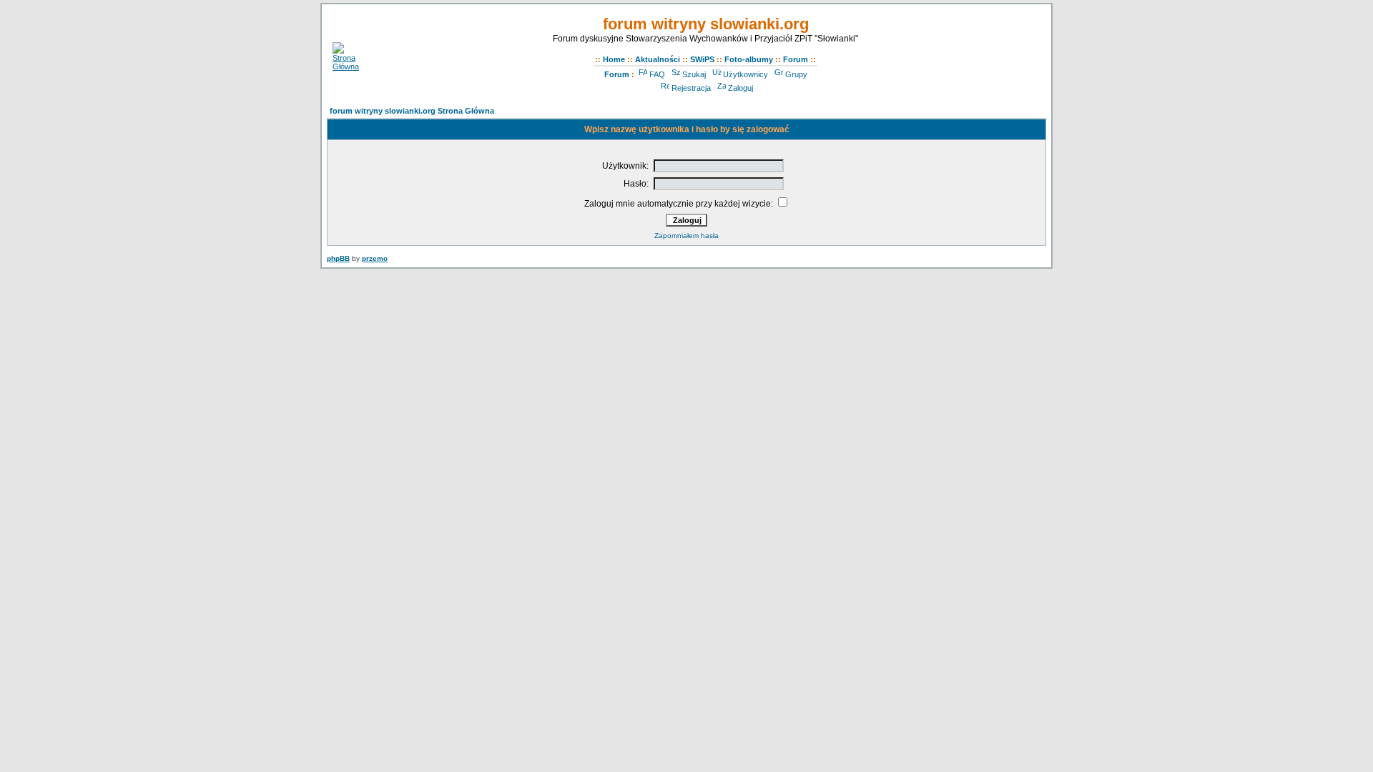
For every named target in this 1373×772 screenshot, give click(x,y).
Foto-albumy (748, 59)
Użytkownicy (745, 74)
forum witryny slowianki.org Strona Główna (412, 111)
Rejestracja (691, 88)
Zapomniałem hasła (686, 235)
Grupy (796, 74)
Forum (795, 59)
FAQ (657, 74)
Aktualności (657, 59)
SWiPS (702, 59)
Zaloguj (740, 88)
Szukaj (694, 74)
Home (614, 59)
